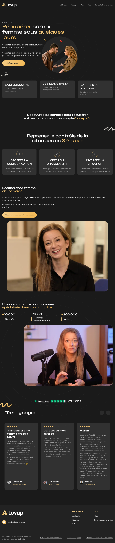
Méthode (63, 5)
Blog (89, 5)
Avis (82, 5)
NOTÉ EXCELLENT (74, 401)
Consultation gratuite (104, 5)
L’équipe (74, 5)
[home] (9, 5)
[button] (102, 413)
